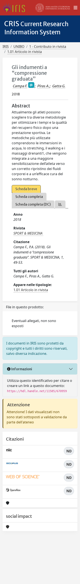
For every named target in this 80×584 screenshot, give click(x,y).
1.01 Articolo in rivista (24, 51)
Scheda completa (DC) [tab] (33, 204)
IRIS (6, 46)
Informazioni (21, 369)
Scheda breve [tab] (26, 189)
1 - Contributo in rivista (47, 46)
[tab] (60, 204)
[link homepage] (15, 8)
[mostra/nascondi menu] (75, 8)
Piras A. (43, 86)
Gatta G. (58, 86)
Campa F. (20, 86)
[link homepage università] (52, 8)
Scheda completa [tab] (29, 196)
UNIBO (19, 46)
